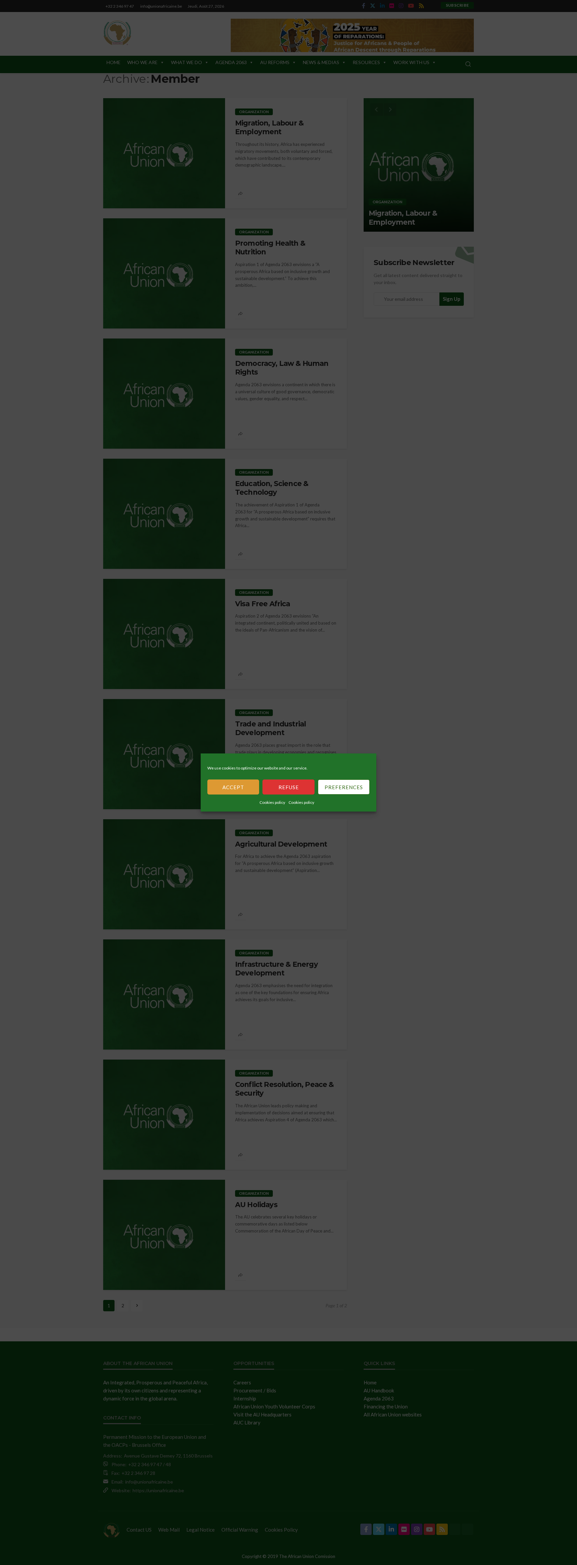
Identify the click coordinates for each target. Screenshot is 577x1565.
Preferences (344, 787)
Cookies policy (272, 802)
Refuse (288, 787)
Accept (233, 787)
